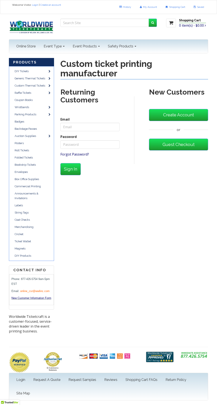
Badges (19, 121)
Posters (19, 143)
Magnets (20, 248)
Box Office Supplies (27, 179)
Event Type (53, 46)
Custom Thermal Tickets (30, 85)
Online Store (26, 46)
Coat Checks (22, 219)
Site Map (23, 393)
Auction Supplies (25, 136)
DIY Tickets (22, 71)
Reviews (110, 380)
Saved (200, 7)
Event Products (85, 46)
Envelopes (21, 172)
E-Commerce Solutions (52, 369)
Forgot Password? (74, 154)
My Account (149, 7)
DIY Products (23, 255)
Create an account (50, 4)
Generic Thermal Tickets (30, 78)
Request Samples (82, 380)
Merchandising (24, 227)
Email (65, 119)
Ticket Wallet (23, 241)
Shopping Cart (176, 7)
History (126, 7)
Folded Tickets (24, 157)
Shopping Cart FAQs (141, 380)
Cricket (19, 234)
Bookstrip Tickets (25, 164)
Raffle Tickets (23, 92)
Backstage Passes (26, 128)
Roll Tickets (22, 150)
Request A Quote (46, 380)
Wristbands (22, 107)
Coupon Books (24, 100)
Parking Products (25, 114)
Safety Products (121, 46)
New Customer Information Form (31, 298)
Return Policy (176, 380)
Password (68, 136)
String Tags (22, 212)
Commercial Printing (28, 186)
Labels (19, 205)
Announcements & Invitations (26, 196)
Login (35, 4)
